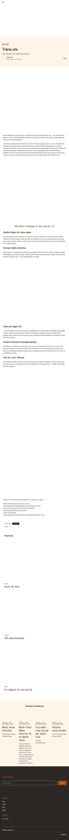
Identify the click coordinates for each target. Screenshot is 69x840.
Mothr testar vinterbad (8, 729)
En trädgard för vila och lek (18, 689)
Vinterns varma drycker (59, 729)
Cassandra (9, 57)
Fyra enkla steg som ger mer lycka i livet (42, 732)
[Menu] (3, 2)
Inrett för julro (12, 586)
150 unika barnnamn (14, 638)
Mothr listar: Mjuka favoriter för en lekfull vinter (25, 734)
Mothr (5, 44)
